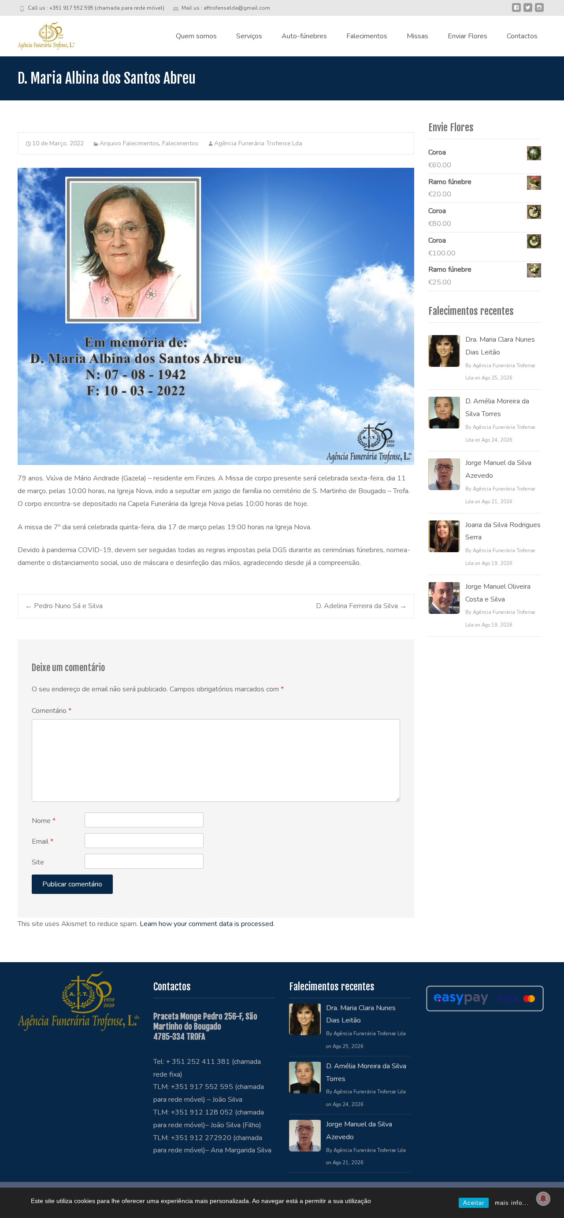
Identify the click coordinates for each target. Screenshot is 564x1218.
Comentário (51, 711)
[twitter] (527, 11)
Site (38, 862)
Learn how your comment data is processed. (207, 924)
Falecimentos (366, 36)
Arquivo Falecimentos (129, 143)
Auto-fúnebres (304, 36)
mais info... (512, 1203)
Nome (44, 821)
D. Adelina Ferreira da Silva (361, 606)
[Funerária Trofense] (39, 33)
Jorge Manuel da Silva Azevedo (498, 469)
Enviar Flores (467, 36)
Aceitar (473, 1203)
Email (42, 841)
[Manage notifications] (543, 1199)
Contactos (522, 36)
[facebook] (516, 11)
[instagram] (539, 11)
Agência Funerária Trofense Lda (258, 143)
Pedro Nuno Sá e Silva (64, 606)
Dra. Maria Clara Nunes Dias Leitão (500, 346)
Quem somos (196, 36)
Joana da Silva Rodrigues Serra (503, 531)
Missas (417, 36)
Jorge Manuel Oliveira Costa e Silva (498, 593)
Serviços (249, 36)
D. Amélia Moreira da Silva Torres (497, 407)
